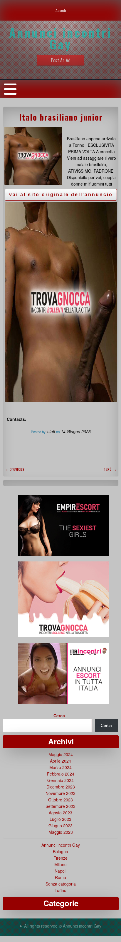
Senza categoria (61, 884)
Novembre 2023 (60, 793)
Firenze (60, 858)
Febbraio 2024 (60, 774)
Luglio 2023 (60, 819)
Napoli (60, 871)
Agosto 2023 (60, 813)
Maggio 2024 (60, 754)
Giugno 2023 (60, 825)
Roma (60, 877)
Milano (60, 864)
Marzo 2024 (60, 767)
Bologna (60, 851)
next (110, 468)
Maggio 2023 (60, 832)
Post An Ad (60, 60)
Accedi (61, 10)
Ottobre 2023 (60, 800)
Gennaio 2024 (60, 780)
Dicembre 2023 (60, 787)
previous (14, 468)
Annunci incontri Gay (60, 845)
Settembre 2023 (60, 806)
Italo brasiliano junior (61, 117)
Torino (60, 890)
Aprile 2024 (60, 761)
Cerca (59, 715)
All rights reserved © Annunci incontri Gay (62, 926)
